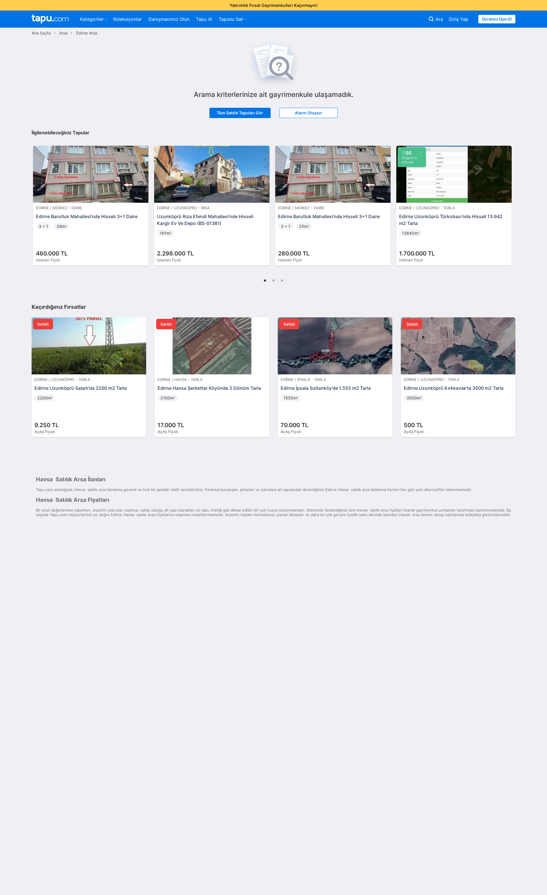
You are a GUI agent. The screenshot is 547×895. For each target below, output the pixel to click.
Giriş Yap (458, 19)
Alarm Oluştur (308, 112)
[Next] (509, 199)
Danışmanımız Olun (168, 19)
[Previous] (38, 199)
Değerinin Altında (409, 157)
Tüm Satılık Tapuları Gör (240, 112)
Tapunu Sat (231, 19)
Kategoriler (92, 19)
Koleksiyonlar (127, 19)
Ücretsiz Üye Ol (497, 19)
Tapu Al (204, 19)
